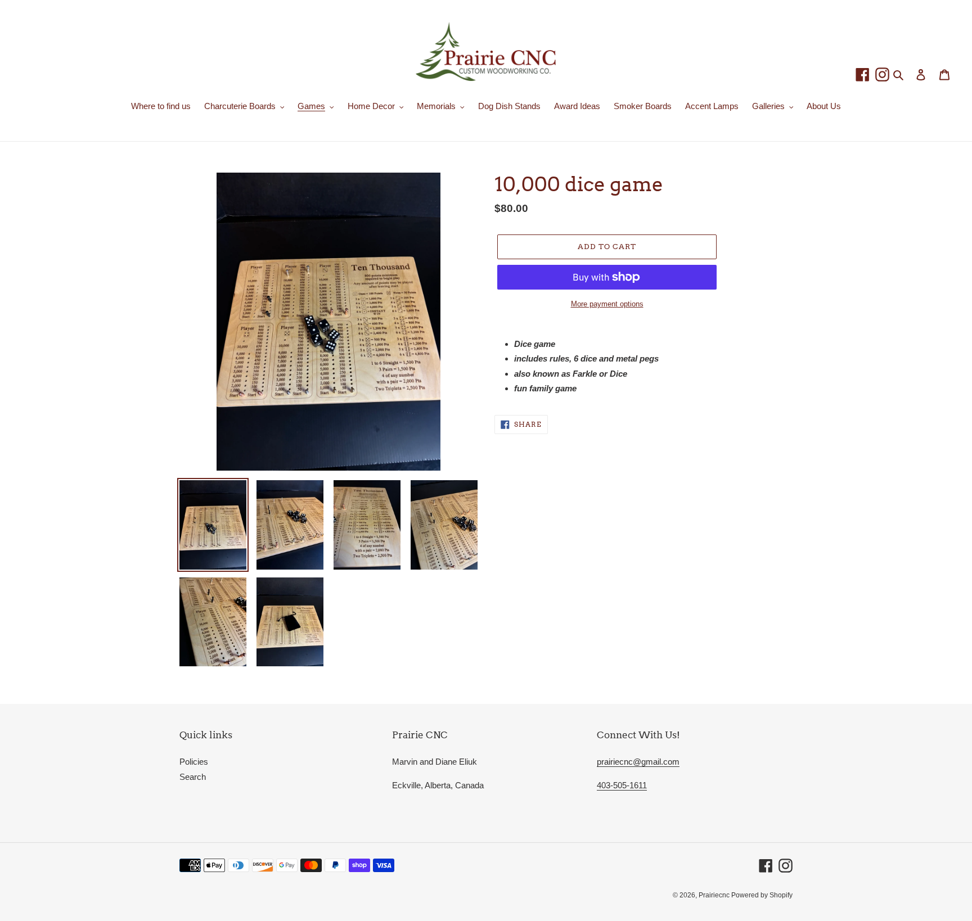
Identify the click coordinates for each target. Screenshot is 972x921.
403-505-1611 (622, 785)
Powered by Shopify (762, 895)
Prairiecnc (715, 895)
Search (192, 777)
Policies (193, 761)
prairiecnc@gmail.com (638, 761)
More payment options (607, 304)
